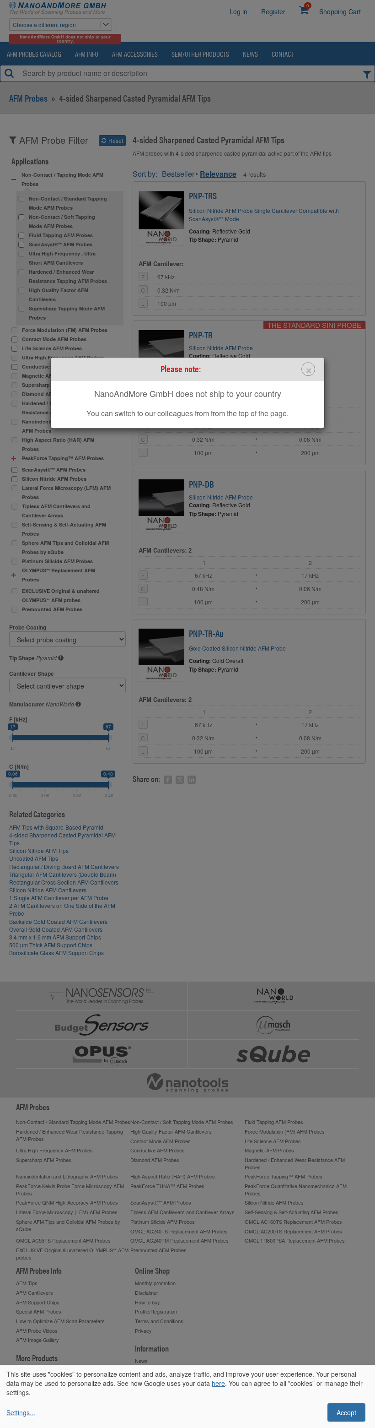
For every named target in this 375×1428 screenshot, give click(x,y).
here (218, 1383)
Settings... (20, 1412)
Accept (346, 1412)
